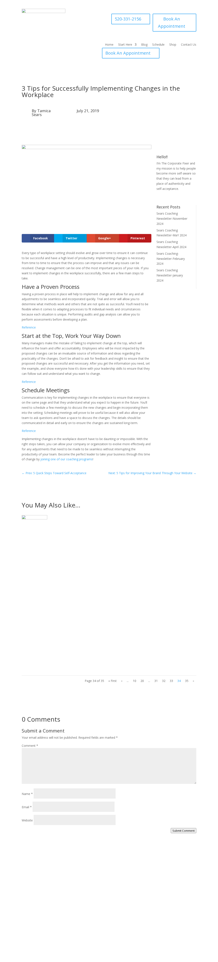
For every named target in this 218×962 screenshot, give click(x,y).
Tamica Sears (41, 112)
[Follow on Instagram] (172, 197)
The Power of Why (42, 590)
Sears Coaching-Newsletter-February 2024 (170, 258)
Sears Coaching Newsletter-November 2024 (171, 218)
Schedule (158, 45)
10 (134, 681)
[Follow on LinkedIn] (189, 197)
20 (142, 681)
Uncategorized (55, 548)
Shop (172, 45)
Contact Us (188, 45)
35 (186, 681)
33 (171, 681)
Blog (144, 45)
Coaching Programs (152, 908)
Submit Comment (183, 831)
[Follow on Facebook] (163, 197)
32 (163, 681)
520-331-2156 (128, 19)
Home (109, 45)
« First (112, 681)
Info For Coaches (150, 900)
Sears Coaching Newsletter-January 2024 (169, 275)
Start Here (125, 45)
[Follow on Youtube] (180, 197)
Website (27, 820)
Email (27, 807)
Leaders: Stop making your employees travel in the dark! (78, 639)
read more (33, 564)
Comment (30, 746)
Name (27, 794)
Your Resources (149, 892)
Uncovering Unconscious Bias (53, 541)
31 (156, 681)
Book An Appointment (171, 22)
